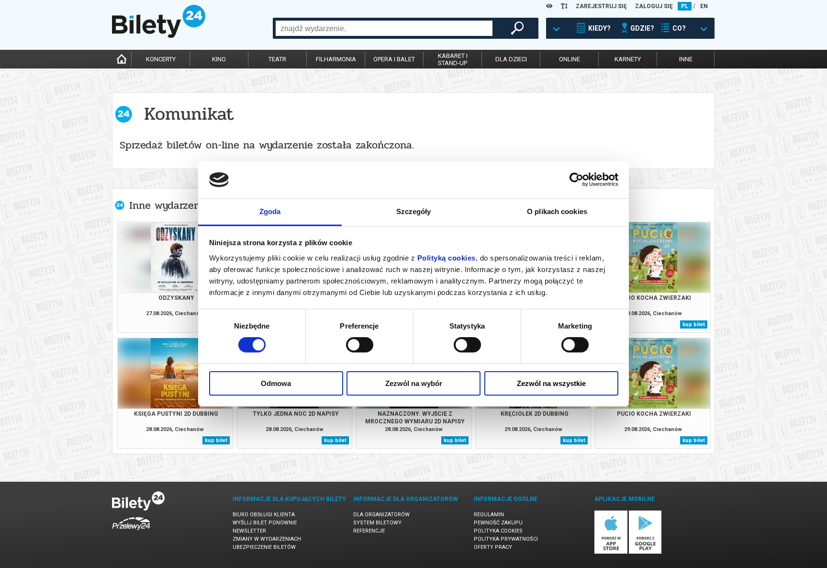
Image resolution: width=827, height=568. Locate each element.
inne (686, 59)
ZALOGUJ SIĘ (654, 6)
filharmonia (336, 59)
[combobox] (384, 28)
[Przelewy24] (131, 532)
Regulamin (489, 514)
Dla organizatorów (381, 514)
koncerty (161, 59)
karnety (628, 59)
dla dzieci (511, 59)
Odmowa (276, 383)
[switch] (359, 344)
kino (219, 59)
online (569, 59)
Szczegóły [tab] (413, 211)
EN (704, 6)
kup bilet (693, 324)
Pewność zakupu (498, 523)
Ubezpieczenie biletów (264, 547)
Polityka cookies (498, 531)
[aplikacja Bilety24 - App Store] (610, 552)
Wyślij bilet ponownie (265, 523)
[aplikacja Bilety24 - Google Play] (645, 552)
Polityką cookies (446, 258)
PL (684, 6)
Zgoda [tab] (270, 211)
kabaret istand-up (453, 59)
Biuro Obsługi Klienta (264, 514)
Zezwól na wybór (413, 383)
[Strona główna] (158, 35)
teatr (277, 59)
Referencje (369, 531)
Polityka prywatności (506, 539)
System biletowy (377, 523)
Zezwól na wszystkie (551, 383)
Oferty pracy (493, 547)
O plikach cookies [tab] (557, 211)
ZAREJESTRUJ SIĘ (601, 6)
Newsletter (249, 531)
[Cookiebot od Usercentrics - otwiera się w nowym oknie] (576, 179)
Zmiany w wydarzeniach (267, 539)
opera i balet (394, 59)
